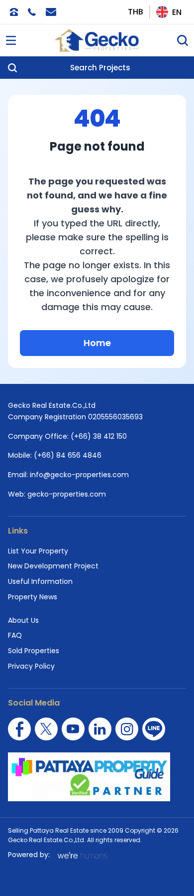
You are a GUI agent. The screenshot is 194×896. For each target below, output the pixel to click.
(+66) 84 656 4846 (67, 455)
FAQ (15, 635)
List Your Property (38, 551)
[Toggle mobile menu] (11, 40)
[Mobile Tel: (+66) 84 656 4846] (32, 12)
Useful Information (40, 581)
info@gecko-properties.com (79, 475)
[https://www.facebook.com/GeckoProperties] (19, 728)
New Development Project (53, 566)
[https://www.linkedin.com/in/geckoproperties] (100, 728)
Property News (32, 597)
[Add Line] (153, 728)
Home (97, 343)
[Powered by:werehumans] (82, 855)
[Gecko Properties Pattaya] (96, 40)
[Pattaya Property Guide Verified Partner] (97, 776)
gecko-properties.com (66, 494)
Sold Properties (33, 651)
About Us (23, 620)
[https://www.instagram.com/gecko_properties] (126, 728)
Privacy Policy (31, 666)
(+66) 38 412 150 (99, 436)
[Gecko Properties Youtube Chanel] (73, 728)
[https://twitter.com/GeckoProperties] (46, 728)
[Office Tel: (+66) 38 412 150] (14, 12)
